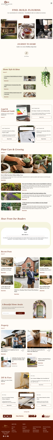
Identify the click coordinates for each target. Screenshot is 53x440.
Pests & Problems (36, 431)
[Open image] (26, 163)
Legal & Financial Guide (35, 108)
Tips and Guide (45, 431)
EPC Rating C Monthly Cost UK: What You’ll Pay (41, 110)
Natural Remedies (36, 430)
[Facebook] (8, 436)
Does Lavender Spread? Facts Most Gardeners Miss (34, 193)
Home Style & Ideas (26, 431)
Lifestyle (34, 428)
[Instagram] (5, 436)
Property (44, 428)
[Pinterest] (3, 436)
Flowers (24, 428)
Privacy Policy (14, 431)
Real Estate (45, 430)
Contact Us (14, 430)
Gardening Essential (26, 430)
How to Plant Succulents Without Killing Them (12, 175)
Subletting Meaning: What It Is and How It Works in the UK (18, 359)
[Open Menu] (51, 3)
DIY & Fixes (33, 375)
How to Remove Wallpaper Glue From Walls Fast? (40, 378)
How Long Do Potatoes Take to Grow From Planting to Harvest (36, 183)
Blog (12, 428)
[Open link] (32, 140)
